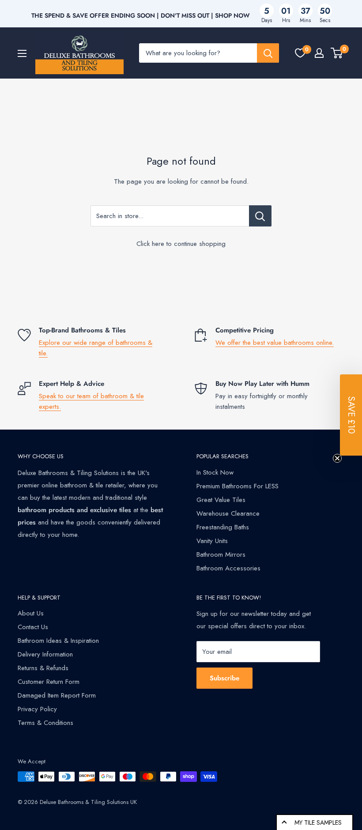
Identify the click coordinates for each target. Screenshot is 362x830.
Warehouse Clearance (228, 513)
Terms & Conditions (45, 723)
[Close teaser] (337, 458)
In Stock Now (215, 472)
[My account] (319, 53)
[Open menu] (22, 53)
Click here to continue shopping (181, 244)
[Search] (268, 53)
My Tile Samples (318, 822)
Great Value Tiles (220, 500)
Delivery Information (45, 654)
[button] (351, 415)
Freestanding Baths (222, 527)
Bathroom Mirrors (220, 554)
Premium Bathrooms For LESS (237, 486)
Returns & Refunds (43, 668)
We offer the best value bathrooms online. (274, 342)
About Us (31, 613)
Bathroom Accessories (228, 568)
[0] (300, 53)
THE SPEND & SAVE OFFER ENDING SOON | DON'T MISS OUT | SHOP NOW (140, 15)
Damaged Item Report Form (57, 695)
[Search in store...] (260, 215)
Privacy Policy (37, 709)
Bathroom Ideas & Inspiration (58, 640)
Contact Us (33, 627)
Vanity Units (212, 541)
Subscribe (224, 678)
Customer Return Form (48, 682)
